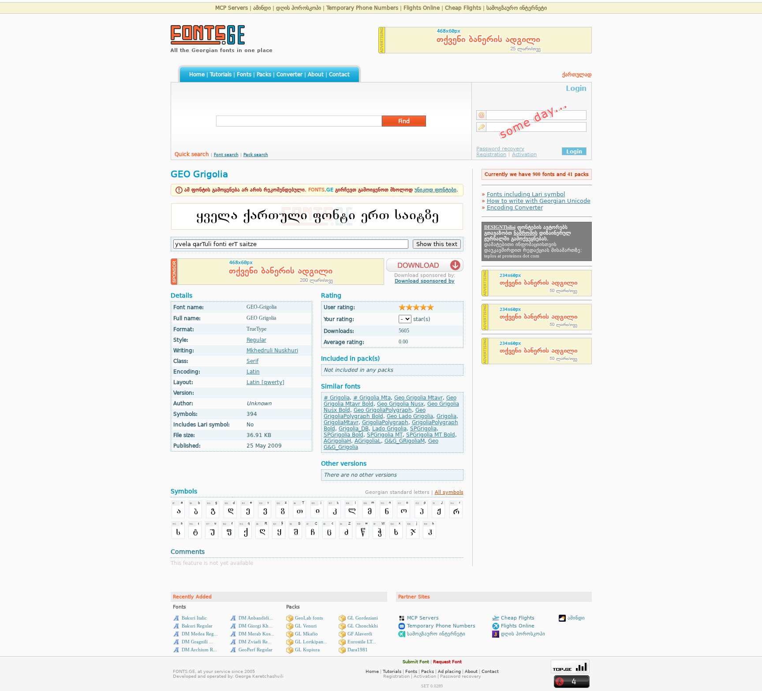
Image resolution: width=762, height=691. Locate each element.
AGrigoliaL (368, 441)
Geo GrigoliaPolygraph (383, 410)
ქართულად (577, 74)
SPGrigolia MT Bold (430, 435)
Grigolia (446, 416)
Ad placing (449, 671)
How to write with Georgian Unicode (538, 201)
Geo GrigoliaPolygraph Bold (375, 413)
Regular (256, 340)
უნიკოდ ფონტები (435, 190)
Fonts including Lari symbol (526, 194)
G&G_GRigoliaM (405, 441)
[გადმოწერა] (424, 262)
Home (197, 74)
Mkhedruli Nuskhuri (272, 350)
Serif (252, 361)
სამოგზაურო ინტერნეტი (516, 8)
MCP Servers (231, 8)
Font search (226, 155)
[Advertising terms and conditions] (381, 51)
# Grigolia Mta (372, 398)
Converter (289, 74)
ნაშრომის (526, 233)
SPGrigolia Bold (343, 435)
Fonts (244, 74)
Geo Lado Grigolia (410, 416)
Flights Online (421, 8)
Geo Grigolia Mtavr (418, 398)
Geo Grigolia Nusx (400, 404)
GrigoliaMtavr (341, 422)
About (316, 74)
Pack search (255, 155)
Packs (264, 74)
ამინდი (262, 8)
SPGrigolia (423, 429)
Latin (253, 372)
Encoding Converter (515, 207)
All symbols (449, 492)
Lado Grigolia (389, 429)
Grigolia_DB (354, 429)
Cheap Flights (463, 8)
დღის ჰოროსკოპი (298, 8)
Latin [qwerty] (265, 382)
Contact (339, 74)
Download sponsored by (425, 281)
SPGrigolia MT (385, 435)
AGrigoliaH (337, 441)
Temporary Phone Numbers (362, 8)
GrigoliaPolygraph (385, 422)
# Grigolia (337, 398)
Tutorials (221, 74)
